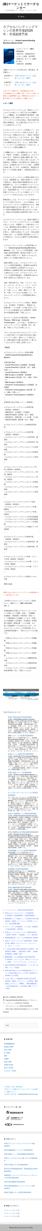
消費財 (6, 1059)
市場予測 (18, 1003)
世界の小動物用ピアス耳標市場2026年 (22, 814)
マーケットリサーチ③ (11, 1216)
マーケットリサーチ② (11, 1213)
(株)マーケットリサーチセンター (21, 6)
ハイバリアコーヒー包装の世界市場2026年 (19, 910)
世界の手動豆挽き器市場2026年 (20, 717)
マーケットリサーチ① (11, 1210)
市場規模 (25, 1003)
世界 (7, 997)
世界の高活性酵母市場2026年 (14, 1182)
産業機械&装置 (9, 1044)
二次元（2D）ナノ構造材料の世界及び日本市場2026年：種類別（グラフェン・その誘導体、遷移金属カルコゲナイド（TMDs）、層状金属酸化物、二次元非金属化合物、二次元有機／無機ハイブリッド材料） (21, 984)
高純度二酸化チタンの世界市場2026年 (17, 1192)
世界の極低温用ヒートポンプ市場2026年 (18, 1150)
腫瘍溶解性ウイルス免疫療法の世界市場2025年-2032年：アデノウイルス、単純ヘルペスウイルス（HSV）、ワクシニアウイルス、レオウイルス (21, 959)
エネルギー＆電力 (10, 1071)
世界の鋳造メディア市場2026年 (20, 773)
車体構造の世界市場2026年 (18, 869)
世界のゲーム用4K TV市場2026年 (21, 754)
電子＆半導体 (8, 1068)
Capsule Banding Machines (16, 1000)
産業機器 (12, 997)
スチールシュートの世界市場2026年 (19, 1006)
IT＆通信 (7, 1053)
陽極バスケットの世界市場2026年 (20, 736)
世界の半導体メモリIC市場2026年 (16, 1165)
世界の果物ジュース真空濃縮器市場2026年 (19, 1154)
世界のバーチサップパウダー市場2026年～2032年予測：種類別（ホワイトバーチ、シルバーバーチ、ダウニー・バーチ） (21, 943)
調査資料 (20, 997)
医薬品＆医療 (8, 1047)
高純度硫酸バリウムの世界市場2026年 (22, 851)
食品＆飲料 (8, 1062)
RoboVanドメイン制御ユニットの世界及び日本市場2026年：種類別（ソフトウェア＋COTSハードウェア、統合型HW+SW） (22, 921)
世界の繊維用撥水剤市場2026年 (20, 887)
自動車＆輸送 (8, 1065)
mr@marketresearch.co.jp (28, 1094)
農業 (5, 1056)
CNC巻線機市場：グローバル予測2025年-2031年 (21, 938)
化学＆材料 (8, 1050)
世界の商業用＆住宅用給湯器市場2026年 (23, 832)
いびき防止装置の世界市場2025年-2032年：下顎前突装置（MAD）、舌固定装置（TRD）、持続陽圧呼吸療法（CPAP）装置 (21, 951)
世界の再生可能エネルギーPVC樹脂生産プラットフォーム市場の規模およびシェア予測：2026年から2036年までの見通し (21, 973)
